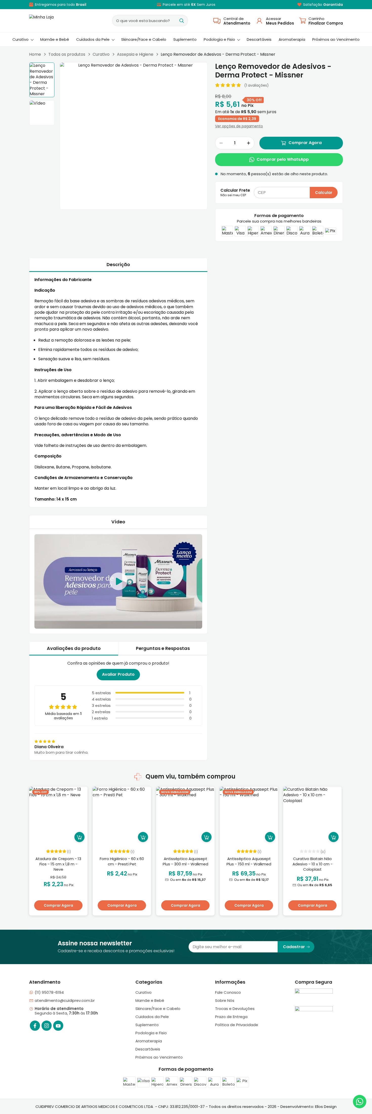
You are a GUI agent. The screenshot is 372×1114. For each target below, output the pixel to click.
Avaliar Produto (118, 674)
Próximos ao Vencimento (336, 39)
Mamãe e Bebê (54, 39)
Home (35, 54)
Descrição (118, 264)
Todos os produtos (66, 54)
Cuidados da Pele (93, 39)
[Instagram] (47, 1026)
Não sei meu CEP (233, 195)
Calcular (323, 192)
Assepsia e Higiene (135, 54)
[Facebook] (35, 1026)
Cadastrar (294, 947)
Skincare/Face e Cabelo (143, 39)
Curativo (20, 39)
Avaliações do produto (74, 648)
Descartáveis (259, 39)
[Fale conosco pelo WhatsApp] (359, 1101)
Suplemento (185, 39)
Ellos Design (326, 1106)
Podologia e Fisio (219, 39)
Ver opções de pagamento (239, 126)
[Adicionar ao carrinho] (79, 837)
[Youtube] (58, 1026)
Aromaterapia (292, 39)
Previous (29, 852)
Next (340, 852)
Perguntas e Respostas (163, 648)
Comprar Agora (305, 143)
